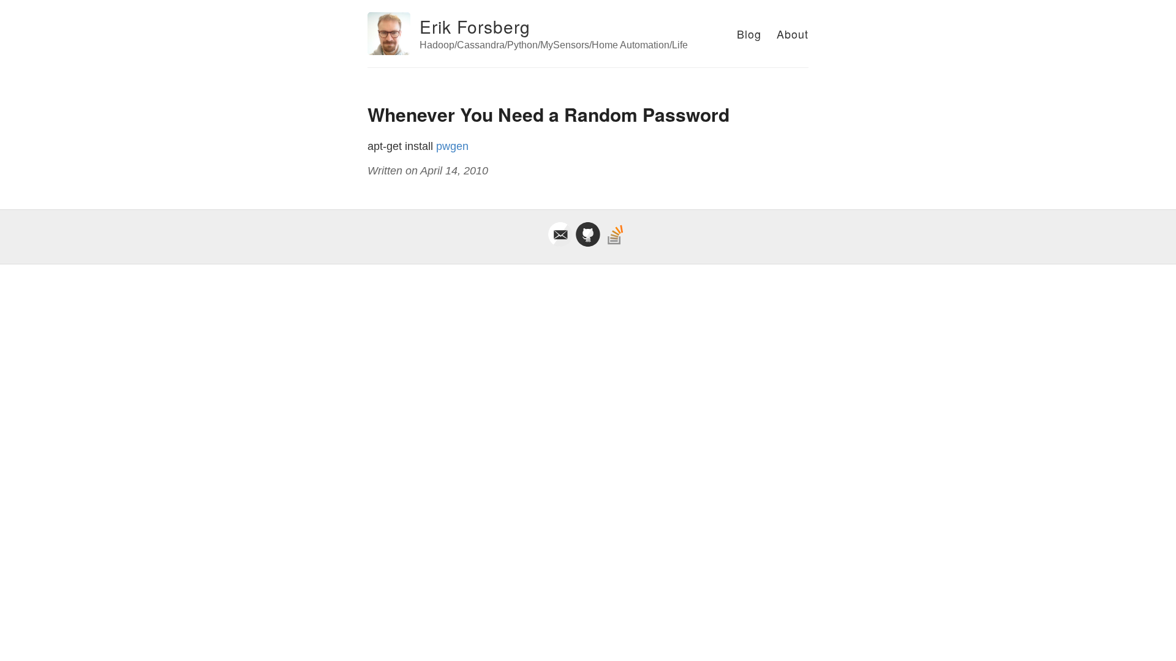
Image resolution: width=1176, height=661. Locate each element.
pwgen (452, 146)
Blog (749, 34)
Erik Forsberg (475, 26)
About (793, 34)
